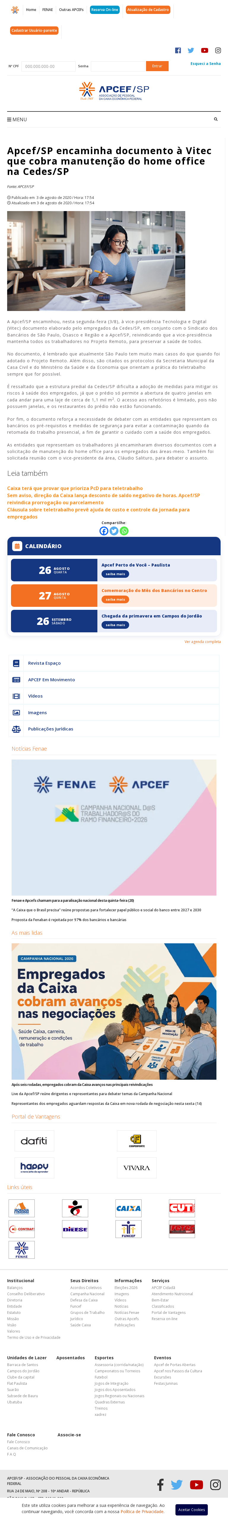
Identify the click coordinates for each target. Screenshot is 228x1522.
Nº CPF (14, 66)
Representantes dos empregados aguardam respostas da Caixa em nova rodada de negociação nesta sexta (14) (107, 1103)
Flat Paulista (17, 1383)
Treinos (101, 1408)
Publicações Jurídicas (50, 729)
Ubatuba (14, 1402)
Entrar (157, 65)
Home (31, 9)
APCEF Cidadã (163, 1287)
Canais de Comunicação (27, 1448)
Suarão (13, 1389)
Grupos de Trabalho (87, 1312)
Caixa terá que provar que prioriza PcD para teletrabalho (75, 488)
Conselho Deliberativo (26, 1293)
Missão (13, 1318)
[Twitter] (114, 531)
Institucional (20, 1280)
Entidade (14, 1306)
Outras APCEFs (71, 9)
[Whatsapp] (124, 531)
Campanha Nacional (87, 1293)
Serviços (161, 1280)
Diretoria (14, 1300)
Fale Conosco (21, 1435)
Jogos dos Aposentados (115, 1389)
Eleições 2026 (126, 1287)
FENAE (47, 9)
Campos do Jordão (23, 1370)
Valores (13, 1331)
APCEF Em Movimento (51, 679)
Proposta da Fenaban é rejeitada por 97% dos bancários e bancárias (69, 919)
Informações (128, 1280)
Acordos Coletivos (86, 1287)
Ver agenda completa (203, 641)
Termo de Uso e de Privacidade (34, 1337)
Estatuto (14, 1312)
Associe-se (69, 1435)
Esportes (104, 1357)
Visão (11, 1325)
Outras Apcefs (127, 1318)
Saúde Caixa (80, 1325)
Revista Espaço (44, 663)
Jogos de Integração (112, 1383)
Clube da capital (20, 1377)
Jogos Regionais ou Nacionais (119, 1395)
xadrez (100, 1414)
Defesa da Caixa (84, 1300)
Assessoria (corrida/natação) (119, 1364)
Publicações (125, 1325)
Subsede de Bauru (22, 1395)
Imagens (37, 712)
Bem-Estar (160, 1300)
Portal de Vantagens (36, 1116)
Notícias (121, 1306)
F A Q (11, 1454)
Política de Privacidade (142, 1511)
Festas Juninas (166, 1383)
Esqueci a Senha (206, 63)
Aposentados (70, 1357)
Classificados (163, 1306)
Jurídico (76, 1318)
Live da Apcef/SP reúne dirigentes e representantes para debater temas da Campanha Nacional (92, 1093)
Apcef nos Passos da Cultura (178, 1370)
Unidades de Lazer (27, 1357)
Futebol (101, 1377)
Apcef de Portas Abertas (174, 1364)
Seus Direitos (84, 1280)
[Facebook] (103, 531)
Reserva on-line (165, 1318)
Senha (83, 66)
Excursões (162, 1377)
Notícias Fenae (29, 748)
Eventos (162, 1357)
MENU (19, 119)
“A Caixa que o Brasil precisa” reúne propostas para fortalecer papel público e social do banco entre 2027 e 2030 (106, 909)
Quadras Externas (110, 1402)
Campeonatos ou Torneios (117, 1370)
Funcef (75, 1306)
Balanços (15, 1287)
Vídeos (35, 696)
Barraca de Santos (22, 1364)
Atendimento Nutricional (172, 1293)
